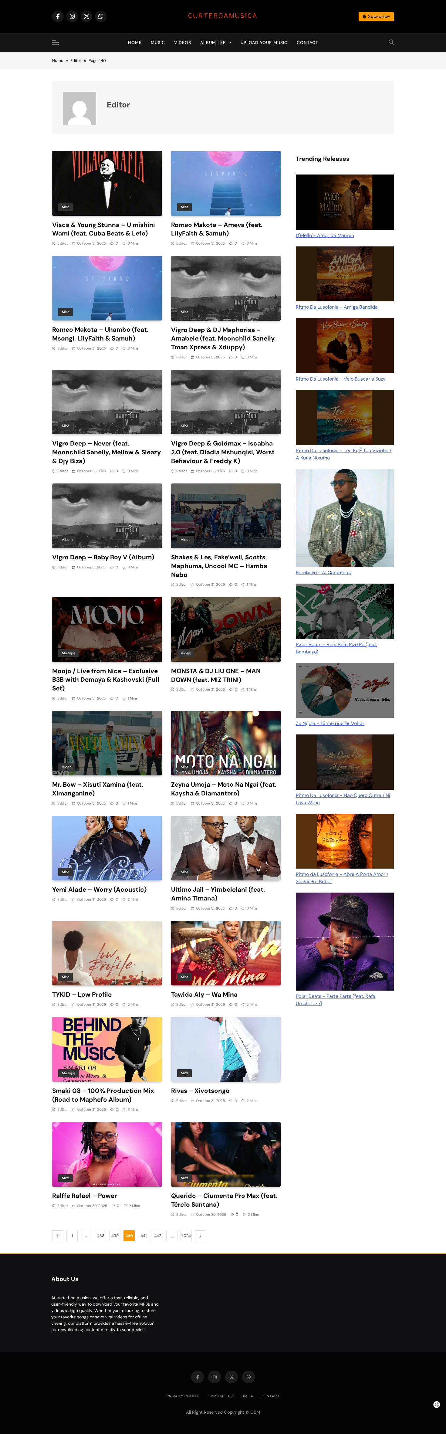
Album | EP (213, 42)
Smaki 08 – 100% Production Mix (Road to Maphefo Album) (103, 1095)
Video (186, 539)
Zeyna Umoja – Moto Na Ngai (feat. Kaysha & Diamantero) (223, 788)
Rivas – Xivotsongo (200, 1091)
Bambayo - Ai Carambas (323, 572)
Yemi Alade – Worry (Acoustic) (99, 889)
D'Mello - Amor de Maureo (325, 235)
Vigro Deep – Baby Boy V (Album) (103, 557)
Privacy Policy (183, 1396)
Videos (182, 42)
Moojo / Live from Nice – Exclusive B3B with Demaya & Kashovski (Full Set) (105, 680)
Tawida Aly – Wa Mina (204, 994)
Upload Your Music (264, 42)
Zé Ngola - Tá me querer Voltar (330, 723)
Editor (62, 243)
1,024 (186, 1235)
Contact (307, 42)
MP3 (65, 207)
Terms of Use (220, 1396)
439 (115, 1235)
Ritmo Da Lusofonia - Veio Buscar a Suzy (341, 379)
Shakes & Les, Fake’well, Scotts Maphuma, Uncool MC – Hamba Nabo (219, 566)
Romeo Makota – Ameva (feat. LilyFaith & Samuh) (216, 229)
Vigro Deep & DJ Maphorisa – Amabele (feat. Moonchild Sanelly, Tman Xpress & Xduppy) (223, 338)
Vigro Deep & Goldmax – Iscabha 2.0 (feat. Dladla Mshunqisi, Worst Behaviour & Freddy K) (223, 452)
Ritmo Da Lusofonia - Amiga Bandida (337, 307)
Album (67, 539)
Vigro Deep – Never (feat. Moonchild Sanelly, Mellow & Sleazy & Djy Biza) (106, 452)
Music (158, 42)
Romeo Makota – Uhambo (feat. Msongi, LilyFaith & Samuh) (100, 333)
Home (135, 42)
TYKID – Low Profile (82, 994)
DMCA (247, 1396)
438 (100, 1235)
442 (157, 1235)
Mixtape (68, 653)
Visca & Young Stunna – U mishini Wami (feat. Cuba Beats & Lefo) (103, 229)
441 (143, 1235)
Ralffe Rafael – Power (84, 1196)
